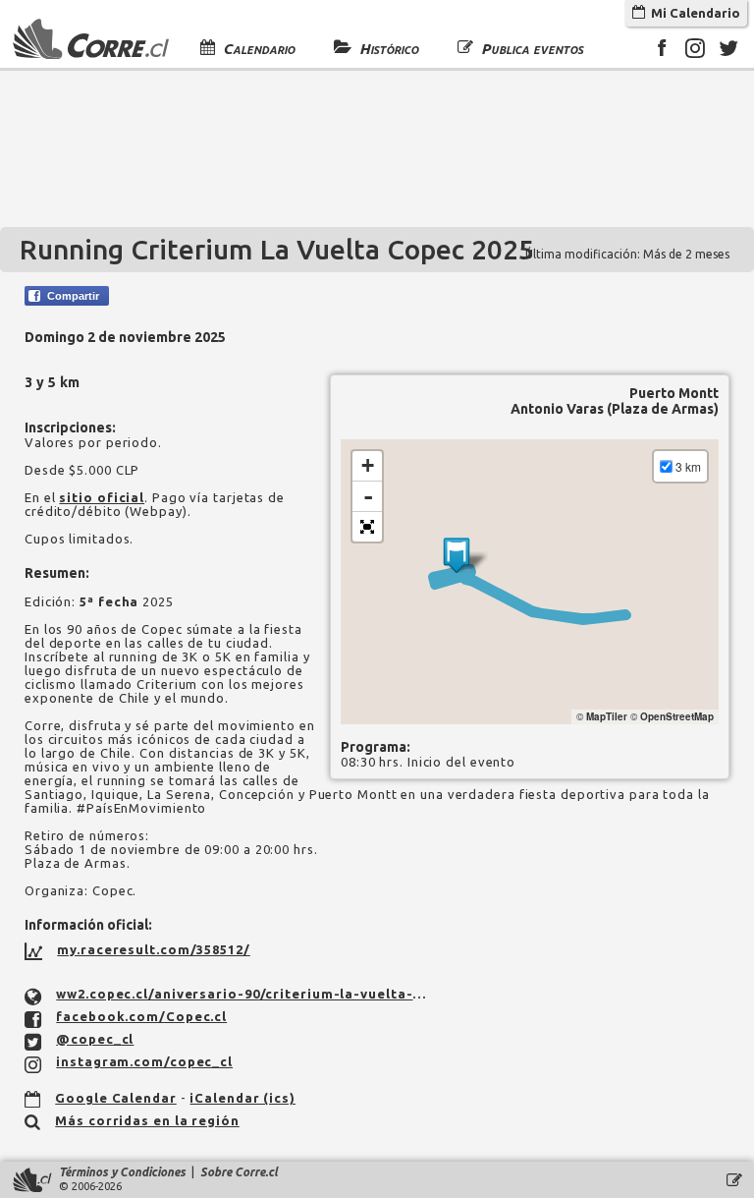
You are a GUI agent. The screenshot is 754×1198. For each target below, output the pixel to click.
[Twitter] (728, 51)
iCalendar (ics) (242, 1098)
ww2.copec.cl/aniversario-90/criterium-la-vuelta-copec (244, 993)
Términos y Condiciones (122, 1172)
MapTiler (606, 716)
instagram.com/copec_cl (144, 1061)
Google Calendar (116, 1098)
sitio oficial (101, 497)
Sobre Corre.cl (239, 1172)
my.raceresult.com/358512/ (153, 949)
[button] (367, 527)
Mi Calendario (692, 13)
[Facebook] (661, 51)
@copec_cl (95, 1039)
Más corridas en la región (147, 1120)
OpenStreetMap (677, 716)
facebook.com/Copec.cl (141, 1016)
